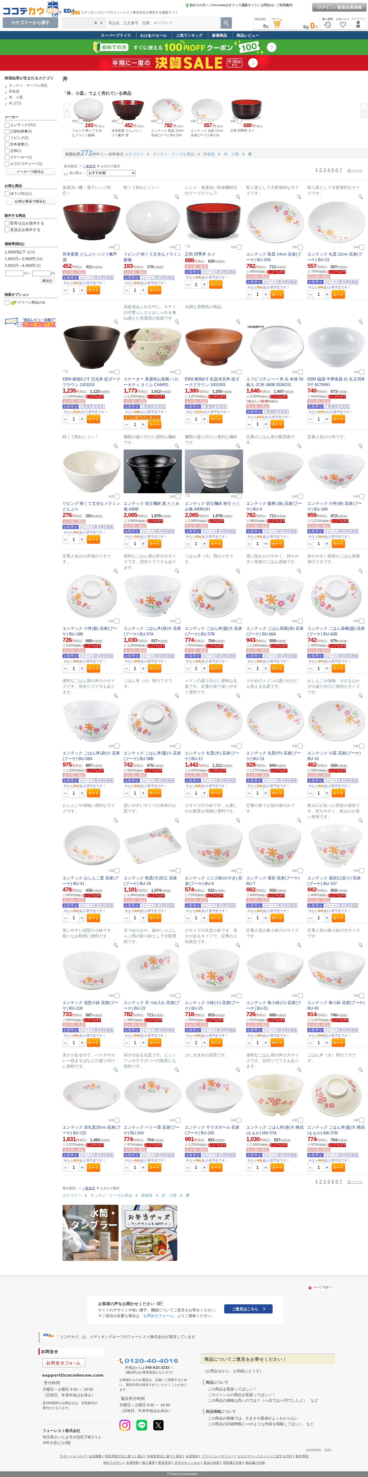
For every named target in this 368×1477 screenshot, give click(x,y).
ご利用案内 (284, 5)
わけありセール (153, 35)
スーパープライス (116, 35)
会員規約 (192, 1456)
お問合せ (267, 5)
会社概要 (95, 1456)
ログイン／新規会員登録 (339, 7)
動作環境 (302, 1456)
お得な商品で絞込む (30, 201)
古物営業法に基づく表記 (164, 1456)
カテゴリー (134, 154)
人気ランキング (189, 35)
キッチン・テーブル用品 (28, 85)
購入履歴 (148, 1463)
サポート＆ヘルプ (72, 1456)
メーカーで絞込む (30, 171)
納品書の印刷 (255, 1463)
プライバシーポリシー (218, 1456)
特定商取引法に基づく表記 (124, 1456)
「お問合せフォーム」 (158, 1315)
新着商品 (219, 35)
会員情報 (132, 1463)
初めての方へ (199, 5)
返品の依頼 (211, 1463)
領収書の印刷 (232, 1463)
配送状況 (164, 1463)
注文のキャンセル (187, 1463)
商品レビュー (248, 35)
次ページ (354, 170)
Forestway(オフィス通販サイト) (235, 5)
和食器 (14, 91)
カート (93, 290)
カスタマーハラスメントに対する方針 (264, 1456)
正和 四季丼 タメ (200, 254)
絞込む (48, 281)
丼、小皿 (16, 97)
